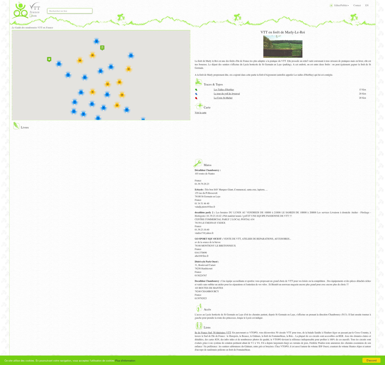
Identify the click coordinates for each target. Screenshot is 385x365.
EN (367, 5)
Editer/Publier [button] (340, 5)
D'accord (371, 360)
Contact (357, 5)
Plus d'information (125, 360)
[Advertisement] (283, 137)
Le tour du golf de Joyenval (227, 93)
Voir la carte (200, 112)
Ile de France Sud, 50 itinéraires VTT (213, 332)
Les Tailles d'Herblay (224, 89)
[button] (49, 59)
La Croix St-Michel (223, 97)
